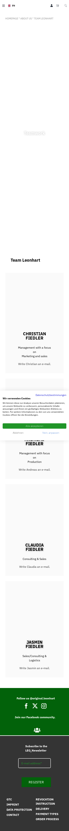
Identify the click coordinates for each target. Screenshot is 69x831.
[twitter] (35, 706)
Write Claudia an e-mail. (34, 566)
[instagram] (44, 706)
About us (26, 18)
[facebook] (26, 706)
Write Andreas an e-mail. (34, 469)
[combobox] (10, 6)
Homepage (11, 18)
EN (12, 5)
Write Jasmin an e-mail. (34, 668)
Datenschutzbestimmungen (51, 395)
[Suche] (65, 5)
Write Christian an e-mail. (34, 364)
